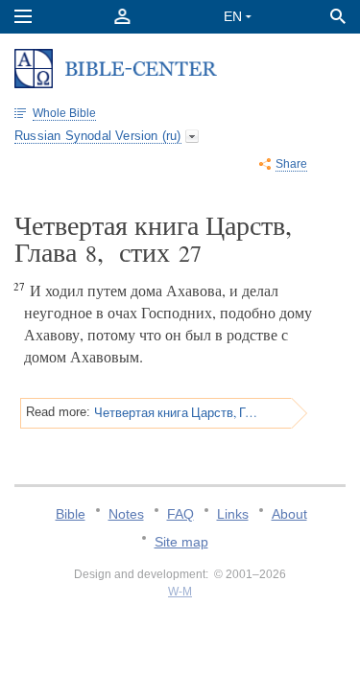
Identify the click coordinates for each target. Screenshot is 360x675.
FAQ (180, 514)
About (289, 514)
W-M (180, 591)
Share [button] (291, 164)
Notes (126, 514)
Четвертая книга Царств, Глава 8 (176, 412)
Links (233, 514)
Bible (70, 514)
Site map (181, 541)
